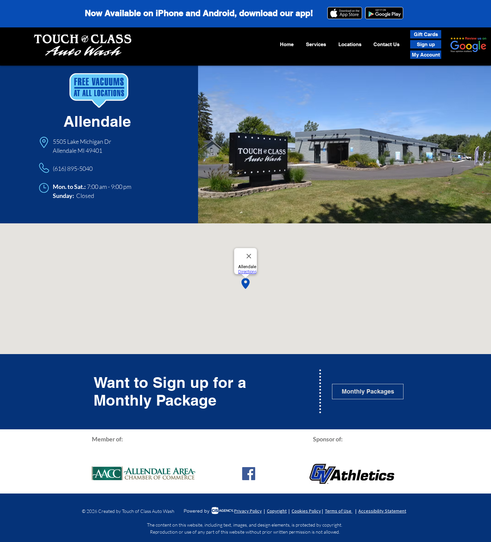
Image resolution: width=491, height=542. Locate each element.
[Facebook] (248, 473)
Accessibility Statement (382, 511)
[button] (316, 44)
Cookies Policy (306, 511)
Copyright (277, 511)
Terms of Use (338, 511)
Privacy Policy (248, 511)
